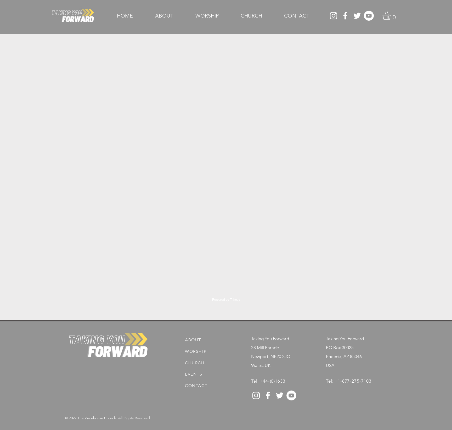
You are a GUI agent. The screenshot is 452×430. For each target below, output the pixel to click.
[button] (391, 16)
